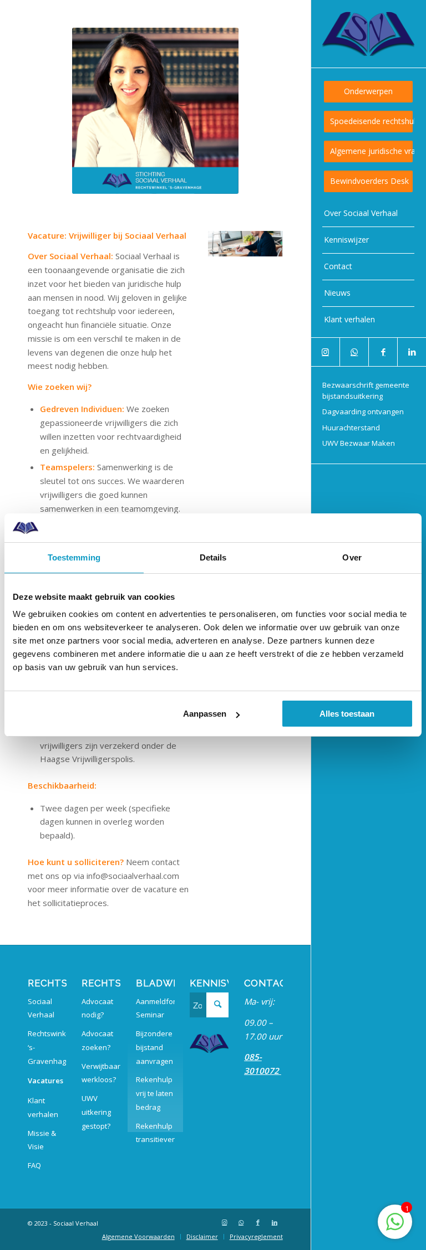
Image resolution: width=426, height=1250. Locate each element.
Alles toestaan (347, 713)
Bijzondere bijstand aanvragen (154, 1047)
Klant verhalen (43, 1107)
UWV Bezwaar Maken (358, 443)
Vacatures (45, 1081)
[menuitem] (368, 92)
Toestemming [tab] (74, 557)
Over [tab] (351, 557)
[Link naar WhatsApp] (353, 352)
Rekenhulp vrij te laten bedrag (154, 1093)
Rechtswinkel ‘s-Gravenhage (47, 1047)
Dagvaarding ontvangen (363, 411)
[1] (395, 1227)
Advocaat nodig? (97, 1008)
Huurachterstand (351, 428)
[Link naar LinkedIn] (411, 352)
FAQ (34, 1165)
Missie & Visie (42, 1140)
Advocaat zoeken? (97, 1040)
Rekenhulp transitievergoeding (155, 1133)
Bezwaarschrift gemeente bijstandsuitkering (365, 390)
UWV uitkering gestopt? (96, 1112)
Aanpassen (204, 713)
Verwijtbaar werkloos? (101, 1073)
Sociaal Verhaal (41, 1008)
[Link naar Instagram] (325, 352)
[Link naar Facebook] (382, 352)
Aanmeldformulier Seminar (155, 1008)
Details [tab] (213, 557)
